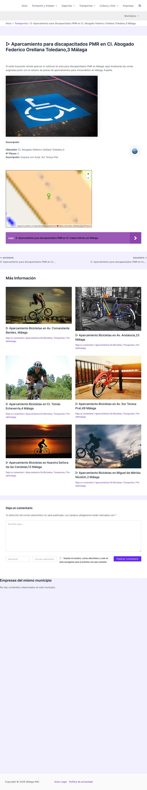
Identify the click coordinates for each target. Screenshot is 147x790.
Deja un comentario (15, 338)
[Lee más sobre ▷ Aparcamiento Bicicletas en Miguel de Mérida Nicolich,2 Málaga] (108, 446)
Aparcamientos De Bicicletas (39, 338)
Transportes (59, 338)
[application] (55, 5)
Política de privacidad (81, 781)
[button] (44, 5)
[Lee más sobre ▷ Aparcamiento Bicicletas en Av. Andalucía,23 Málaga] (108, 308)
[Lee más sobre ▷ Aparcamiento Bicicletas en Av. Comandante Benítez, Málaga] (39, 305)
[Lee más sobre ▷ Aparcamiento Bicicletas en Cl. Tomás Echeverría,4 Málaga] (39, 377)
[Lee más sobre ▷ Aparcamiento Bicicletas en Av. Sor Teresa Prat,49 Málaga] (108, 377)
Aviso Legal (60, 781)
